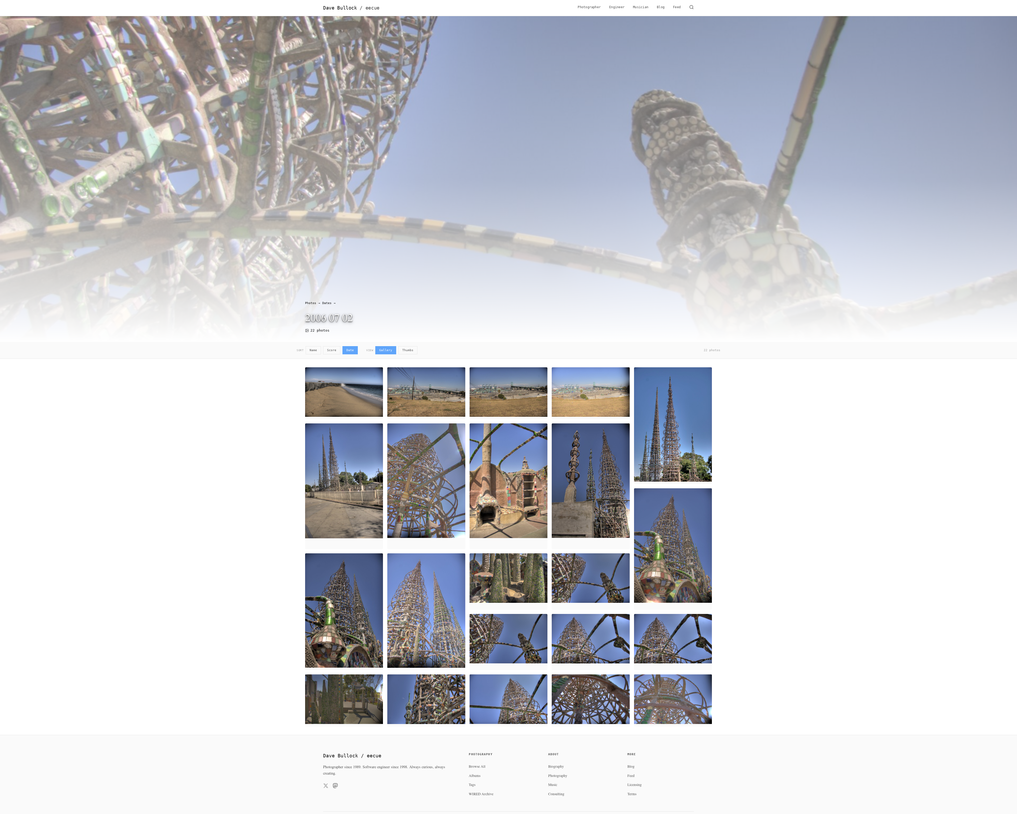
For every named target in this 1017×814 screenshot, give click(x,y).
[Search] (691, 8)
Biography (556, 766)
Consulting (556, 794)
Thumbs (407, 350)
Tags (472, 784)
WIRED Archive (481, 794)
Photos (310, 303)
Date (350, 350)
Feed (677, 7)
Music (552, 784)
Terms (631, 794)
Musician (640, 7)
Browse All (477, 766)
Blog (660, 7)
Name (313, 350)
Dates (327, 303)
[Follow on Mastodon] (335, 786)
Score (331, 350)
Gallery (385, 350)
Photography (557, 775)
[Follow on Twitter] (325, 786)
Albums (474, 775)
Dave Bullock (351, 8)
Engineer (617, 7)
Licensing (634, 784)
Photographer (589, 7)
